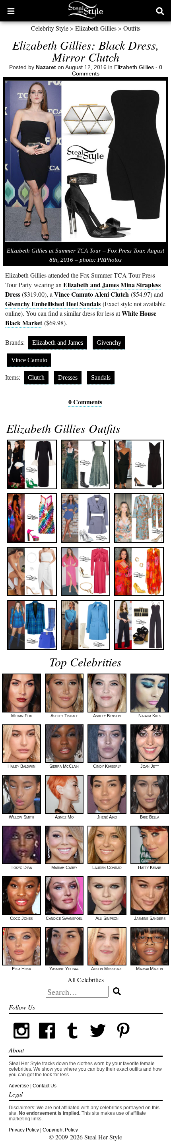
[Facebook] (47, 1041)
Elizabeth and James (57, 342)
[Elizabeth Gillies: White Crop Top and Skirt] (32, 572)
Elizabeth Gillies (96, 28)
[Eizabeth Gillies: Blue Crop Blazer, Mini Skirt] (86, 518)
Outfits (131, 28)
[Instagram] (21, 1041)
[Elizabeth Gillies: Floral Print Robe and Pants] (139, 518)
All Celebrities (86, 979)
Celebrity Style (49, 28)
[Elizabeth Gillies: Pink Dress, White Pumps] (86, 572)
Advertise (19, 1086)
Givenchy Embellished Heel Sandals (53, 303)
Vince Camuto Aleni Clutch (91, 294)
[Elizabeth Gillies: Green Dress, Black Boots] (86, 464)
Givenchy (109, 342)
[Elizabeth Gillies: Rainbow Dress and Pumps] (32, 518)
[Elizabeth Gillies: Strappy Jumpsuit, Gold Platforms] (139, 625)
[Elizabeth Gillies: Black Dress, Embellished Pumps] (139, 464)
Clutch (36, 377)
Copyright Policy (60, 1130)
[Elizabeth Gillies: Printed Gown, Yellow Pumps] (139, 572)
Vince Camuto (29, 360)
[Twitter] (98, 1041)
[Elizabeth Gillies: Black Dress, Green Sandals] (32, 464)
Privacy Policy (24, 1130)
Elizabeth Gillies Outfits (63, 428)
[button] (11, 11)
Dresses (68, 377)
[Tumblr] (72, 1041)
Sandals (101, 377)
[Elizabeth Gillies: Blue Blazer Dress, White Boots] (86, 625)
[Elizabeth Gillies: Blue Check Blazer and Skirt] (32, 625)
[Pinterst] (123, 1041)
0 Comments (85, 401)
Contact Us (44, 1086)
